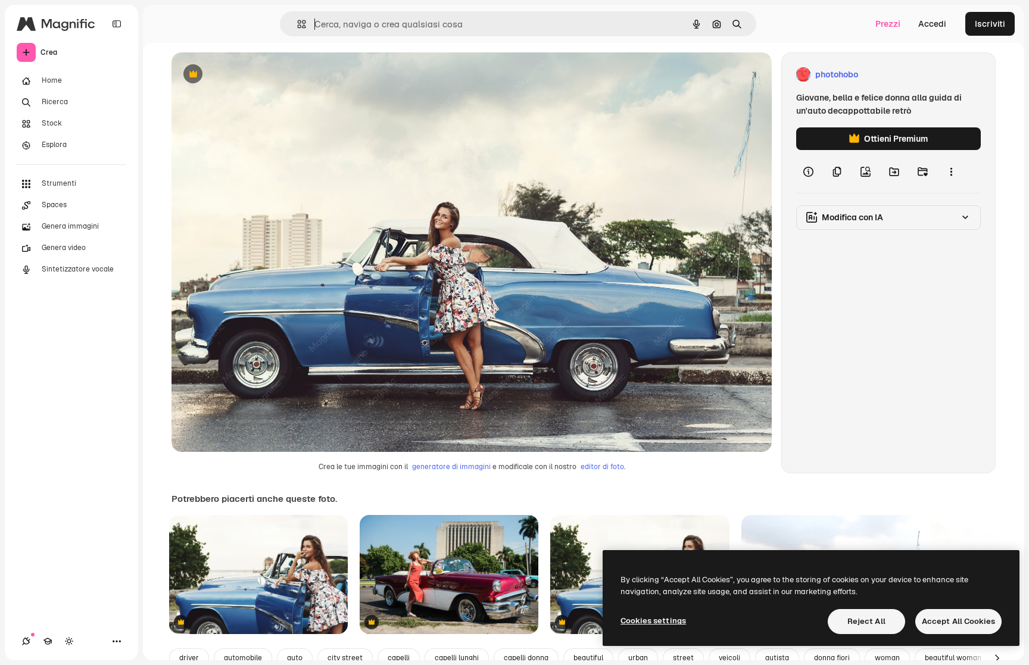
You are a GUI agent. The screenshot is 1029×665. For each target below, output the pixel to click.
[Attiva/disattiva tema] (69, 641)
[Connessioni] (26, 641)
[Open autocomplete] (296, 24)
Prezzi (887, 23)
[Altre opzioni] (951, 171)
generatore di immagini (451, 467)
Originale (250, 74)
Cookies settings (653, 621)
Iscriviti (990, 23)
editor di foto (602, 467)
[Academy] (47, 641)
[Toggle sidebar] (116, 23)
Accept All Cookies (958, 621)
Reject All (866, 621)
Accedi (932, 23)
